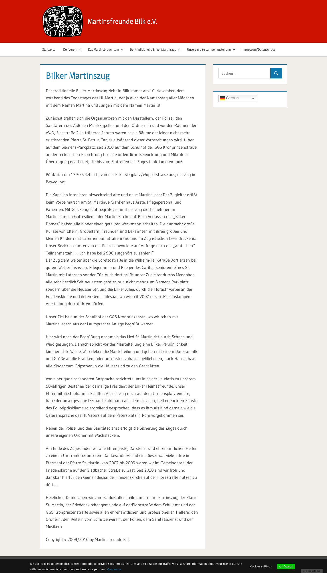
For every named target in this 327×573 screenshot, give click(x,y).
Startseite (48, 49)
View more (114, 569)
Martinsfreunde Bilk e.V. (122, 21)
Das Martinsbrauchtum (103, 49)
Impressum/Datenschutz (258, 49)
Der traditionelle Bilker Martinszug (153, 49)
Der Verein (70, 49)
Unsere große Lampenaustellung (209, 49)
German (232, 98)
